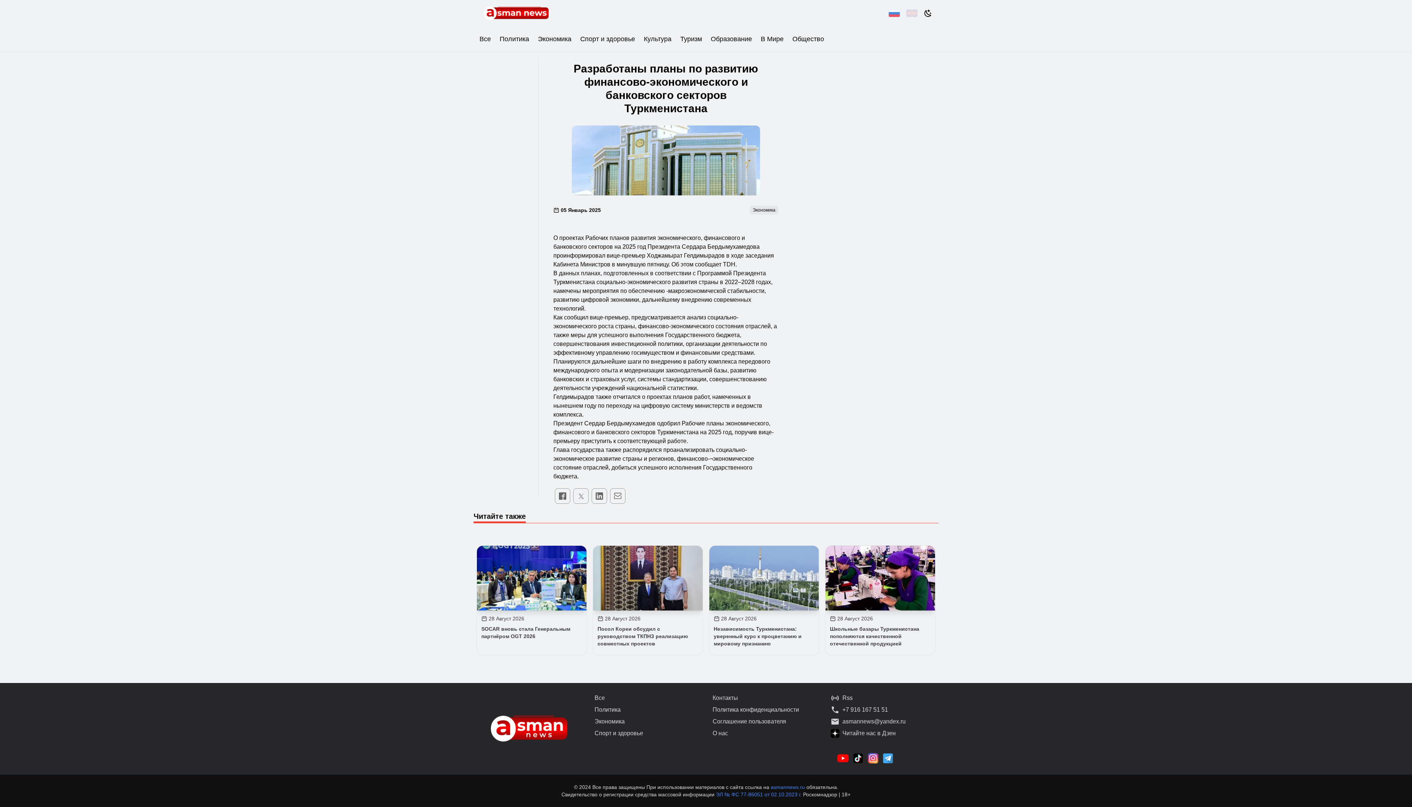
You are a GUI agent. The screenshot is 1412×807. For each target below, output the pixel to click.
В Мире (772, 39)
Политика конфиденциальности (756, 710)
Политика (514, 39)
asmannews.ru (788, 787)
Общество (808, 39)
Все (485, 39)
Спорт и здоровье (607, 39)
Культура (657, 39)
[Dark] (928, 13)
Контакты (725, 698)
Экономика (554, 39)
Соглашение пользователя (749, 721)
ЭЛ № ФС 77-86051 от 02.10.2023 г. (759, 794)
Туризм (691, 39)
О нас (720, 733)
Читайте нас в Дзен (869, 733)
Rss (847, 698)
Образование (731, 39)
